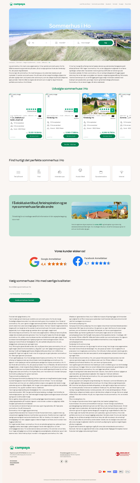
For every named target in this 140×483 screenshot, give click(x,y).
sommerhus (87, 420)
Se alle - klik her (70, 144)
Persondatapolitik (14, 462)
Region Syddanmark (29, 62)
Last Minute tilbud (85, 4)
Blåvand (44, 62)
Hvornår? (62, 43)
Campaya (12, 62)
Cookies (12, 464)
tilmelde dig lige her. (65, 455)
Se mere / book (34, 136)
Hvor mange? (85, 43)
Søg (105, 43)
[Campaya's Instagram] (66, 461)
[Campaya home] (17, 4)
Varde (38, 62)
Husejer (121, 4)
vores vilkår (98, 224)
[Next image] (127, 116)
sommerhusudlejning (102, 422)
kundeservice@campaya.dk (18, 455)
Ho (49, 62)
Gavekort (108, 4)
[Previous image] (12, 116)
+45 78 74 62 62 (22, 453)
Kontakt (115, 4)
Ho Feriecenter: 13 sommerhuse (21, 294)
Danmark (19, 62)
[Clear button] (46, 42)
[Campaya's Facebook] (61, 461)
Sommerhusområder (98, 4)
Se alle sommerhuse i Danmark (24, 300)
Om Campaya (13, 461)
